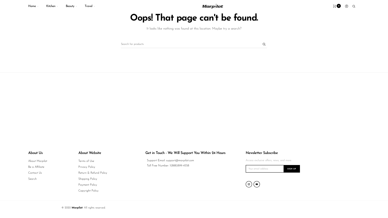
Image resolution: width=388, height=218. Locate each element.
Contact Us (35, 173)
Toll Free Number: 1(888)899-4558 (168, 165)
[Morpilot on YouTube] (257, 184)
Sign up (291, 169)
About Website (89, 153)
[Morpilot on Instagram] (249, 184)
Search (32, 179)
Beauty (70, 6)
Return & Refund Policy (92, 173)
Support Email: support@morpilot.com (170, 160)
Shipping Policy (87, 179)
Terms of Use (86, 161)
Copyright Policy (88, 190)
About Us (35, 153)
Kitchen (50, 6)
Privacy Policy (86, 167)
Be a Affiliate (36, 167)
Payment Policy (87, 184)
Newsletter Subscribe (262, 153)
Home (32, 6)
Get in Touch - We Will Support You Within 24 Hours (185, 153)
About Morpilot (37, 161)
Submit (264, 44)
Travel (88, 6)
